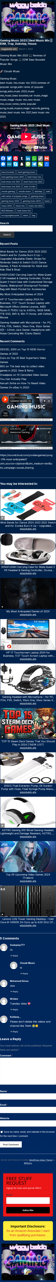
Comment (6, 1055)
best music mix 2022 (33, 182)
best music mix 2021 (10, 182)
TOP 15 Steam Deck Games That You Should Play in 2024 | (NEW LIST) (28, 743)
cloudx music (25, 191)
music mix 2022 (35, 206)
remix (25, 215)
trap (33, 215)
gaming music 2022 (10, 201)
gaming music (37, 196)
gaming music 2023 (32, 201)
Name (4, 1091)
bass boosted (7, 172)
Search (4, 223)
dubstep (38, 191)
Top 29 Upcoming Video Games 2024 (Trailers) (28, 876)
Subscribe (28, 1210)
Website (4, 1118)
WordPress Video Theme (40, 1160)
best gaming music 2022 (12, 177)
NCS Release (7, 210)
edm (48, 191)
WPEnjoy (28, 1163)
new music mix (24, 210)
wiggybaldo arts (9, 49)
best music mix (34, 177)
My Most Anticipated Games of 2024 (21, 294)
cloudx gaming (8, 191)
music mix (20, 206)
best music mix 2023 (10, 186)
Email (4, 1104)
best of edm (29, 186)
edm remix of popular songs (14, 196)
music (47, 201)
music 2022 (6, 206)
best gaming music (26, 172)
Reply (15, 955)
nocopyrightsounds (10, 215)
